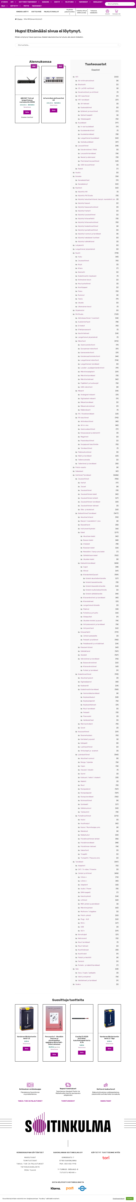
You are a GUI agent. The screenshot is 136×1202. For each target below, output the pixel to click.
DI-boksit (81, 326)
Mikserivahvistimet (88, 406)
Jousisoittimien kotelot (89, 498)
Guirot (83, 774)
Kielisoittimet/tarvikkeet (87, 513)
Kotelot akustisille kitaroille (96, 578)
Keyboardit (85, 686)
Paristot (81, 961)
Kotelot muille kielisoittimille (96, 590)
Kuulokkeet (82, 123)
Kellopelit (84, 743)
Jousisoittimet (83, 261)
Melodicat (84, 831)
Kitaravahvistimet (90, 666)
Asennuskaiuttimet (88, 429)
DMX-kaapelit (86, 892)
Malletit (83, 781)
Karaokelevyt (83, 184)
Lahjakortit (79, 245)
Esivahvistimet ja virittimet (88, 92)
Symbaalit (84, 804)
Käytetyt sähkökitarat (86, 241)
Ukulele (81, 303)
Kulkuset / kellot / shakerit (90, 777)
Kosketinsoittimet (84, 674)
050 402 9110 (70, 1164)
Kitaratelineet (88, 601)
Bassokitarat (85, 525)
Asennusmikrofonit (88, 345)
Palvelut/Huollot (51, 12)
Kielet (83, 532)
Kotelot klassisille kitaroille (95, 586)
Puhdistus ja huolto (90, 613)
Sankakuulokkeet (87, 142)
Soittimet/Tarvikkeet (28, 2)
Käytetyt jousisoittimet (86, 215)
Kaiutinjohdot (86, 896)
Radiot (80, 169)
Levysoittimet (83, 146)
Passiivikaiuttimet (87, 441)
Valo (3, 6)
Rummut (81, 295)
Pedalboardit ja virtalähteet (93, 644)
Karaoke (45, 2)
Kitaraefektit (85, 632)
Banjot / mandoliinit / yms (90, 521)
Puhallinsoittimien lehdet (90, 839)
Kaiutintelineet (83, 333)
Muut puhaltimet (84, 284)
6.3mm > (84, 881)
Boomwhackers (86, 735)
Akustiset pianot (87, 678)
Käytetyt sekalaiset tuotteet (88, 238)
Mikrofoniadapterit (88, 372)
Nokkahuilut (85, 835)
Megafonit (84, 437)
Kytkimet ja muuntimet (89, 111)
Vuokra (78, 984)
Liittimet (84, 900)
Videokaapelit (86, 119)
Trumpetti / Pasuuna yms (90, 858)
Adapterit (81, 866)
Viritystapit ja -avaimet (89, 751)
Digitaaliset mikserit (88, 398)
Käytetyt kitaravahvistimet (88, 222)
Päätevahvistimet (84, 452)
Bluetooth (82, 84)
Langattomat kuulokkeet (90, 138)
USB (82, 927)
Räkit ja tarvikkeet (85, 456)
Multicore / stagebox (88, 911)
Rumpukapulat (86, 793)
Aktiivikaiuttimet (87, 421)
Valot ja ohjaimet (84, 977)
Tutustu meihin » (68, 1172)
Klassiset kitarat (87, 647)
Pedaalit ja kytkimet (90, 640)
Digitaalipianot (86, 682)
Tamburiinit (85, 812)
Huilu (80, 257)
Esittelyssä (36, 12)
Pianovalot (87, 716)
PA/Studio (69, 2)
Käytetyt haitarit (84, 211)
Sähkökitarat (85, 651)
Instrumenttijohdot (88, 529)
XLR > (83, 931)
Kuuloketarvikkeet (87, 134)
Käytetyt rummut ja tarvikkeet (89, 234)
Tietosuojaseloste (30, 1167)
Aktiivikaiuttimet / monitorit (88, 318)
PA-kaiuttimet (83, 418)
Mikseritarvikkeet (87, 402)
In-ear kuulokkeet (87, 127)
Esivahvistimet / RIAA (89, 150)
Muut (83, 785)
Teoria (80, 299)
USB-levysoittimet (88, 165)
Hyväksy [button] (129, 1198)
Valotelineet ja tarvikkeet (87, 980)
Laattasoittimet (86, 747)
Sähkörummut (86, 808)
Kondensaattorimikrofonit (90, 356)
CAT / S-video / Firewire (87, 869)
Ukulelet (84, 655)
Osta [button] (27, 112)
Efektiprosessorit (84, 330)
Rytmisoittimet (86, 800)
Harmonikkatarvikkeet (91, 693)
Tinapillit (84, 854)
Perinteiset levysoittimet (90, 161)
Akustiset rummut (87, 758)
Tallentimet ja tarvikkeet (87, 464)
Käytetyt (14, 6)
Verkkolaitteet (88, 720)
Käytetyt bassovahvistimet (88, 207)
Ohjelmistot (79, 310)
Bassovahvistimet (90, 663)
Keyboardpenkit (89, 701)
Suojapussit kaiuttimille (89, 444)
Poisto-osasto (80, 467)
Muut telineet (83, 946)
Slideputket (87, 617)
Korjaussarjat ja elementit (90, 433)
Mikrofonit (82, 341)
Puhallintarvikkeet (87, 843)
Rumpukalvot (86, 789)
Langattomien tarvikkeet (90, 364)
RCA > (83, 923)
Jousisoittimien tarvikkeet (90, 502)
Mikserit (81, 391)
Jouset (83, 487)
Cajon (83, 766)
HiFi (12, 2)
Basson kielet (88, 540)
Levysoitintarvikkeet (88, 153)
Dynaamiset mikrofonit (89, 349)
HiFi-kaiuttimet (84, 96)
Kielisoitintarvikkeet (88, 563)
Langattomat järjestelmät (85, 249)
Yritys (26, 6)
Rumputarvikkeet (87, 797)
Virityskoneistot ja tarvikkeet (94, 624)
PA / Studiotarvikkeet (86, 414)
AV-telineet (85, 104)
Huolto (77, 173)
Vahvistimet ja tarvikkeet (90, 659)
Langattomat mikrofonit (90, 360)
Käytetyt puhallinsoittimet (88, 230)
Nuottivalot (82, 954)
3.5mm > (84, 877)
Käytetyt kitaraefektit (86, 218)
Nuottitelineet (83, 950)
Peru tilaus (30, 1170)
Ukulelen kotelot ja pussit (92, 621)
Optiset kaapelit (86, 115)
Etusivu (4, 2)
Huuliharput (85, 823)
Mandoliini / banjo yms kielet (94, 552)
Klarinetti (81, 272)
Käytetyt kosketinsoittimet (88, 226)
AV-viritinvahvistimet (86, 81)
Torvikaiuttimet (86, 448)
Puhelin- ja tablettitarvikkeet (89, 965)
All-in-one (84, 425)
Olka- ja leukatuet (87, 510)
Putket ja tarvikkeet (90, 670)
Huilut (83, 820)
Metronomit (82, 938)
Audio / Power (86, 889)
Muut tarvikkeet (89, 709)
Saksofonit (85, 850)
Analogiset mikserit (88, 395)
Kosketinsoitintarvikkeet (90, 689)
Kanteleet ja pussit (88, 739)
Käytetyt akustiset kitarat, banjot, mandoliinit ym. (96, 199)
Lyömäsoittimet (84, 755)
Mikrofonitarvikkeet (88, 375)
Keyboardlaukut (89, 697)
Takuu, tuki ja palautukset (30, 1101)
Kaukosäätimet (86, 107)
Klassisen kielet (89, 548)
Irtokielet (86, 544)
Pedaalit (86, 712)
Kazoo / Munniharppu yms (90, 827)
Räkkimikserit (86, 410)
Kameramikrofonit (87, 353)
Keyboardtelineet (89, 705)
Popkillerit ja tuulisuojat (89, 383)
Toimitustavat (30, 1161)
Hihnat (85, 571)
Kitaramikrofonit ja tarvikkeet (94, 598)
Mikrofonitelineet (87, 379)
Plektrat (86, 609)
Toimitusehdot (68, 1101)
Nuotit (57, 2)
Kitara (80, 268)
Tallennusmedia (84, 460)
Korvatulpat (82, 934)
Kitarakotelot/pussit (90, 575)
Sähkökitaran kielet (90, 555)
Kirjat (80, 264)
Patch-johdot (86, 915)
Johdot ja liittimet (85, 873)
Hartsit (83, 483)
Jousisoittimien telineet (90, 506)
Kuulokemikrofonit (87, 130)
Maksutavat (105, 1101)
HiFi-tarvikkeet (83, 100)
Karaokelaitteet (84, 180)
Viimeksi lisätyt (22, 12)
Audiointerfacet (84, 322)
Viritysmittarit (88, 628)
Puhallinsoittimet (84, 816)
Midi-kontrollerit (87, 724)
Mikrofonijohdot (87, 908)
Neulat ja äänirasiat (88, 157)
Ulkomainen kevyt (84, 307)
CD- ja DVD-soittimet (86, 88)
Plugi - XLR (85, 919)
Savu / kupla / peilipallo (86, 973)
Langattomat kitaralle (91, 605)
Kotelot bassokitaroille (94, 582)
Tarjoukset (37, 6)
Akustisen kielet (89, 536)
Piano (80, 291)
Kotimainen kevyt (84, 280)
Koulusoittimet (83, 732)
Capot (85, 567)
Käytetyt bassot (84, 203)
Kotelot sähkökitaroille (94, 594)
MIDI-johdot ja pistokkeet (90, 904)
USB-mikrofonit (86, 387)
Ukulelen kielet (88, 559)
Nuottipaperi (82, 287)
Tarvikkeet (83, 2)
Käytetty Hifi (82, 192)
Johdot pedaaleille (90, 636)
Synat (83, 728)
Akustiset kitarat (87, 517)
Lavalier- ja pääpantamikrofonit (92, 368)
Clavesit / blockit (87, 770)
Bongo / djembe (87, 762)
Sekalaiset (97, 2)
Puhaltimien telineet (88, 846)
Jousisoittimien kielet (89, 494)
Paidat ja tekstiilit (84, 957)
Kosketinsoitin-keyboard (87, 276)
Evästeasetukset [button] (118, 1199)
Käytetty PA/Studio (85, 196)
